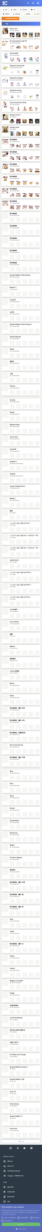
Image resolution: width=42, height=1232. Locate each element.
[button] (33, 3)
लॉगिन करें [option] (9, 1161)
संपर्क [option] (8, 1201)
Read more (13, 1214)
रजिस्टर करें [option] (10, 1166)
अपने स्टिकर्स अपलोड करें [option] (13, 1171)
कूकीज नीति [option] (10, 1187)
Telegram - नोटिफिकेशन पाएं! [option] (15, 1176)
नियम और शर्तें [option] (10, 1197)
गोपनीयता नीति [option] (11, 1192)
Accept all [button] (21, 1224)
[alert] (21, 1218)
